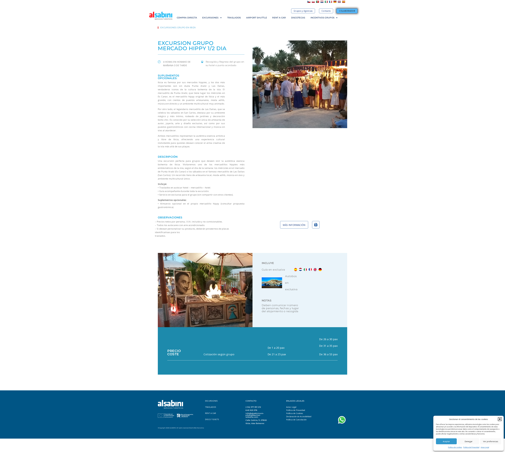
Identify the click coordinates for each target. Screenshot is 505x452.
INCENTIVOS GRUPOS (322, 17)
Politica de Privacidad (471, 447)
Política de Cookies (294, 413)
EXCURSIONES (210, 17)
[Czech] (309, 1)
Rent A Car (210, 413)
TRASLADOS (234, 17)
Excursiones (211, 401)
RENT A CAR (279, 17)
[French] (331, 1)
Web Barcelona (199, 428)
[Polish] (313, 1)
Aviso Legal (485, 447)
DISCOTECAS (298, 17)
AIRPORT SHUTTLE (256, 17)
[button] (499, 419)
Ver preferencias (490, 441)
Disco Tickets (212, 419)
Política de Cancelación (296, 419)
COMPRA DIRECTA (187, 17)
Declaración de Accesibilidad (298, 416)
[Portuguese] (318, 1)
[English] (340, 1)
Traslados (210, 407)
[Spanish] (344, 1)
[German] (335, 1)
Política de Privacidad (295, 410)
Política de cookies (455, 447)
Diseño (191, 428)
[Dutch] (322, 1)
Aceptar (446, 441)
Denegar (469, 441)
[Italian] (327, 1)
